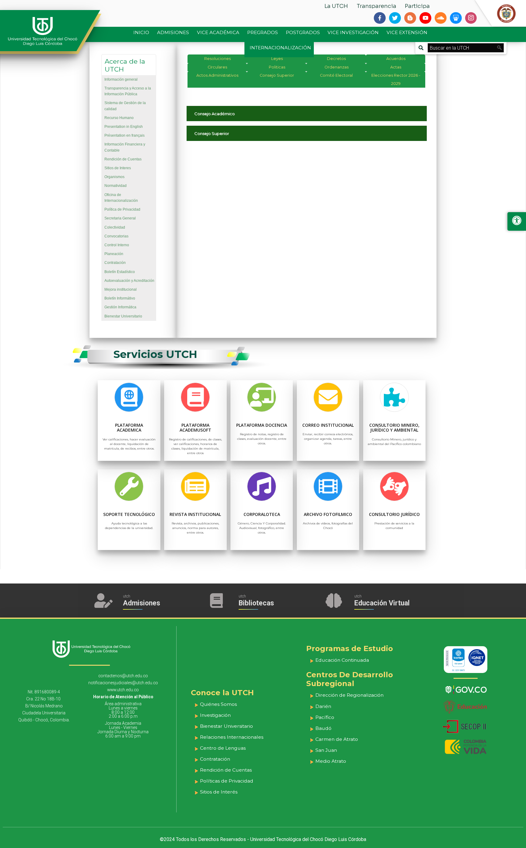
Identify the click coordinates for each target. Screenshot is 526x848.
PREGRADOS (262, 32)
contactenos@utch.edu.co (123, 675)
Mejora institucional (120, 289)
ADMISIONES (173, 32)
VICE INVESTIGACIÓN (353, 32)
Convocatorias (116, 236)
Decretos (336, 58)
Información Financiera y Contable (124, 147)
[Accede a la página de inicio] (45, 31)
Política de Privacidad (122, 209)
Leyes (277, 58)
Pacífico (324, 717)
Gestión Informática (120, 307)
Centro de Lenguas (223, 748)
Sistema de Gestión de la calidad (125, 106)
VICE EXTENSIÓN (407, 32)
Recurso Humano (119, 118)
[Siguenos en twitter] (395, 18)
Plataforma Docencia (261, 425)
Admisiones (141, 603)
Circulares (217, 67)
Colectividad (114, 227)
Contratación (115, 263)
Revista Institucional (195, 514)
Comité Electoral (336, 75)
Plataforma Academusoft (195, 427)
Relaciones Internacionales (231, 737)
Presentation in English (123, 126)
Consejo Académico (214, 113)
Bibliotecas (256, 603)
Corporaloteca (262, 514)
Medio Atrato (330, 761)
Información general (121, 79)
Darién (323, 706)
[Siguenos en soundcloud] (440, 18)
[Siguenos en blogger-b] (410, 18)
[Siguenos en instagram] (471, 18)
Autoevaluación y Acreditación (129, 281)
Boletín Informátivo (119, 298)
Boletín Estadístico (119, 272)
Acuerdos (395, 58)
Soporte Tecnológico (129, 514)
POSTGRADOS (303, 32)
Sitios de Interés (218, 792)
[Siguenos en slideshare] (455, 18)
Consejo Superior (277, 75)
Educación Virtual (382, 603)
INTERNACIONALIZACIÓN (280, 48)
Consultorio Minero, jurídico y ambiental (394, 427)
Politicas (277, 67)
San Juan (326, 750)
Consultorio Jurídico (394, 514)
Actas (395, 67)
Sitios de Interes (117, 168)
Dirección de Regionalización (349, 695)
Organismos (114, 177)
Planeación (113, 254)
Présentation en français (124, 135)
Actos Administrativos (217, 75)
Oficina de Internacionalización (121, 198)
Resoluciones (217, 58)
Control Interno (116, 245)
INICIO (141, 32)
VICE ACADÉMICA (218, 32)
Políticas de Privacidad (226, 781)
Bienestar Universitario (123, 316)
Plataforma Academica (129, 427)
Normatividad (115, 186)
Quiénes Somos (218, 704)
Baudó (323, 728)
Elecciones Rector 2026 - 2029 (395, 79)
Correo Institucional (328, 425)
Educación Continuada (342, 660)
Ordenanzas (336, 67)
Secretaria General (120, 218)
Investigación (215, 715)
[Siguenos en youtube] (425, 18)
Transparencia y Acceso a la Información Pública (127, 91)
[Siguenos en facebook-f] (379, 18)
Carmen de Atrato (336, 739)
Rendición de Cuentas (123, 159)
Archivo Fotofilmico (328, 514)
